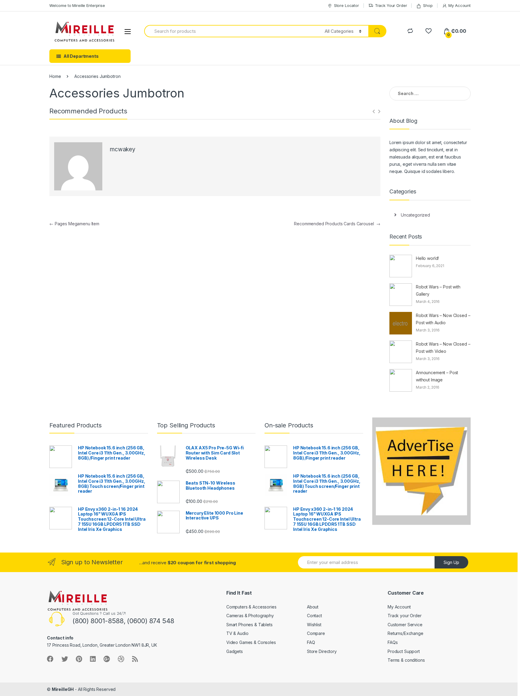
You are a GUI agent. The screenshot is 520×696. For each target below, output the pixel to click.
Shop (427, 5)
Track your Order (405, 615)
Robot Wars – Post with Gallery (438, 290)
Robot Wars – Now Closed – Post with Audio (443, 319)
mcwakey (122, 149)
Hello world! (427, 258)
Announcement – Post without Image (437, 376)
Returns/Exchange (405, 633)
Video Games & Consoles (251, 642)
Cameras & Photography (250, 615)
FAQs (393, 642)
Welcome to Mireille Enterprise (77, 5)
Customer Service (405, 624)
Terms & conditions (406, 660)
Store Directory (322, 651)
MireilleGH (63, 689)
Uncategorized (415, 214)
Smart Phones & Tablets (249, 624)
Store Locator (346, 5)
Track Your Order (391, 5)
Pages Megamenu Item (74, 223)
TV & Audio (237, 633)
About (312, 606)
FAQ (311, 642)
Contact (314, 615)
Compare (316, 633)
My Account (459, 5)
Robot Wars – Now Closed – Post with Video (443, 347)
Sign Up (451, 562)
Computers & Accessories (251, 606)
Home (55, 76)
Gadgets (234, 651)
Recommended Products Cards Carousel (337, 223)
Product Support (404, 651)
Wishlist (314, 624)
